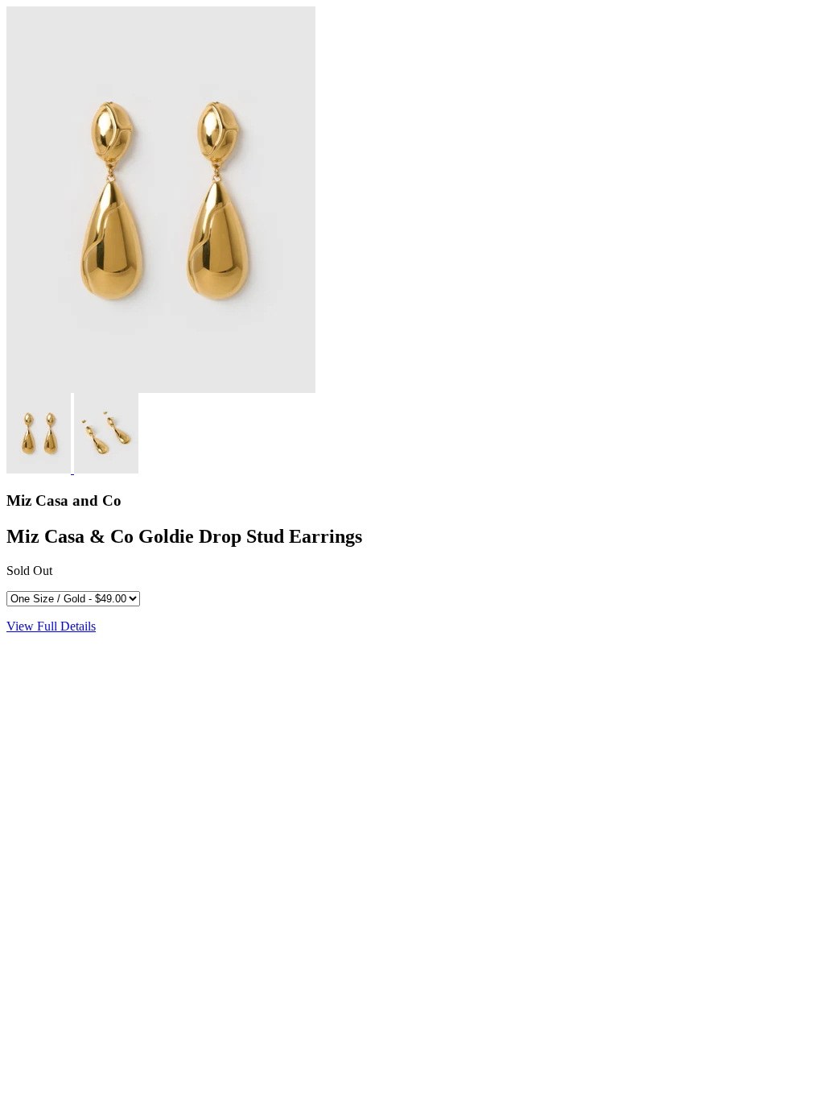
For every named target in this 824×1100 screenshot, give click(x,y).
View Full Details (51, 626)
